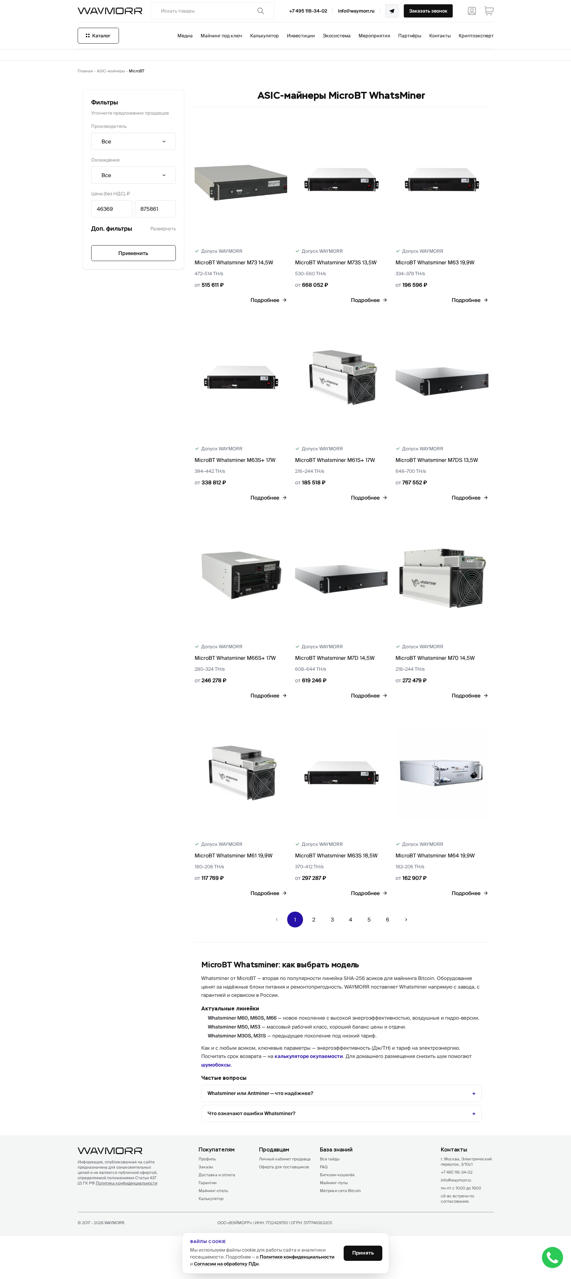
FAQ (323, 1167)
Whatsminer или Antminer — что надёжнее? (260, 1093)
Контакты (440, 35)
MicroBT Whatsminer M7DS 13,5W (437, 460)
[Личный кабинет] (471, 11)
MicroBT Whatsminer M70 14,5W (435, 658)
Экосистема (337, 35)
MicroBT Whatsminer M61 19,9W (234, 855)
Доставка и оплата (217, 1175)
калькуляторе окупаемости (309, 1056)
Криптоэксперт (476, 35)
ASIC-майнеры (111, 71)
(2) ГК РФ (117, 1183)
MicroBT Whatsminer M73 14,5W (234, 262)
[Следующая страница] (406, 919)
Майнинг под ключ (221, 35)
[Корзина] (489, 11)
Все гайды (330, 1159)
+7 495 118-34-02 (308, 11)
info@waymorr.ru (356, 11)
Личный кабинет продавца (285, 1159)
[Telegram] (392, 11)
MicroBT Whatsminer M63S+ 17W (235, 460)
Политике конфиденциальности (297, 1257)
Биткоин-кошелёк (337, 1175)
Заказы (206, 1167)
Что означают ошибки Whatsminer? (251, 1113)
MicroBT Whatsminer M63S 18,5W (336, 855)
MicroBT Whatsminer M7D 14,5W (335, 658)
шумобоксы (216, 1065)
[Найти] (260, 11)
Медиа (185, 35)
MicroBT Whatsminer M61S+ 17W (335, 460)
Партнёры (409, 35)
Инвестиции (301, 35)
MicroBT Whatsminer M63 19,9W (435, 262)
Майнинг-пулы (334, 1183)
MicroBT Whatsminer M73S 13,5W (336, 262)
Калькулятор (264, 35)
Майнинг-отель (213, 1190)
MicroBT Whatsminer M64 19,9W (435, 855)
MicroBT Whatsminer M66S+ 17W (235, 658)
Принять (363, 1253)
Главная (85, 71)
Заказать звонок (428, 11)
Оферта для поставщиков (284, 1167)
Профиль (207, 1159)
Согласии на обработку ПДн (226, 1263)
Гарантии (207, 1183)
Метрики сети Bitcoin (340, 1190)
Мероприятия (374, 35)
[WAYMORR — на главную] (110, 11)
